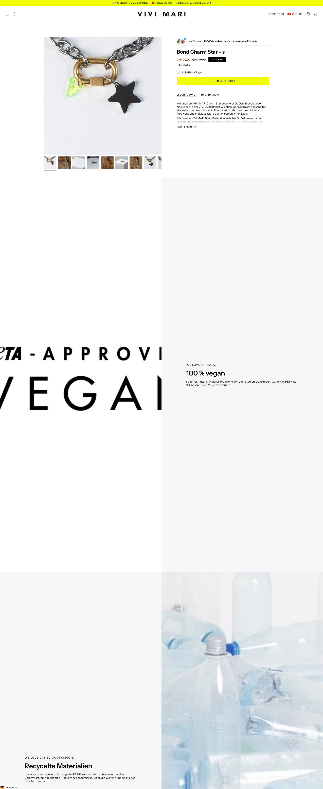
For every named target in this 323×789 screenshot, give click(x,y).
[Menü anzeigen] (7, 14)
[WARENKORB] (315, 14)
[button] (8, 787)
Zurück (43, 96)
